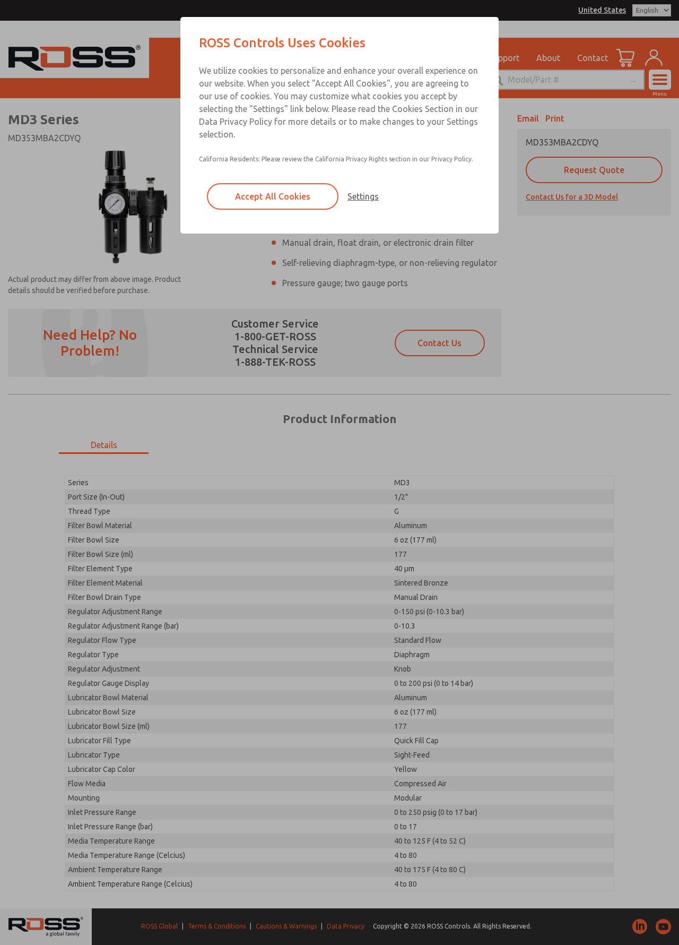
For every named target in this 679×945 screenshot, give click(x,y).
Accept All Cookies (272, 196)
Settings (363, 196)
